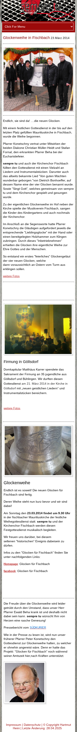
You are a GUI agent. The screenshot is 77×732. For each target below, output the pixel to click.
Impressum (13, 724)
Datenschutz (32, 724)
